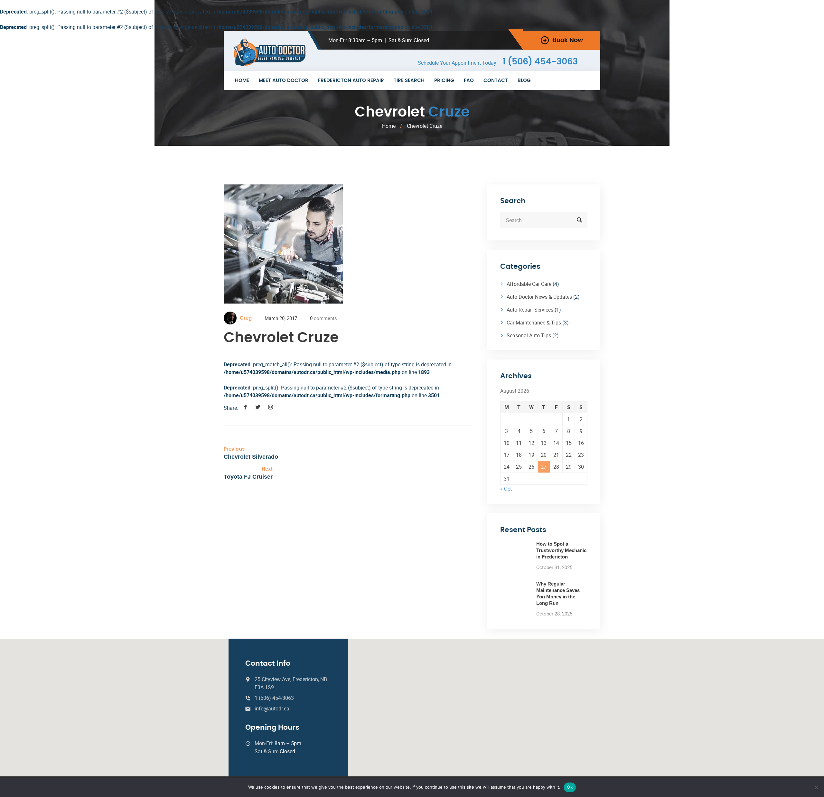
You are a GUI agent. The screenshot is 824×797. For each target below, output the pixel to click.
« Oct (506, 488)
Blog (524, 80)
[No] (816, 787)
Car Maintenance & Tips (534, 322)
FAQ (469, 80)
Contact (495, 80)
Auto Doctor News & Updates (539, 296)
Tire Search (409, 80)
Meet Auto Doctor (283, 80)
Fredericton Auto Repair (351, 80)
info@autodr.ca (272, 708)
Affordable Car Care (529, 283)
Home (242, 80)
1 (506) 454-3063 (540, 61)
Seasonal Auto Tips (529, 335)
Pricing (444, 80)
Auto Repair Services (530, 309)
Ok (570, 787)
